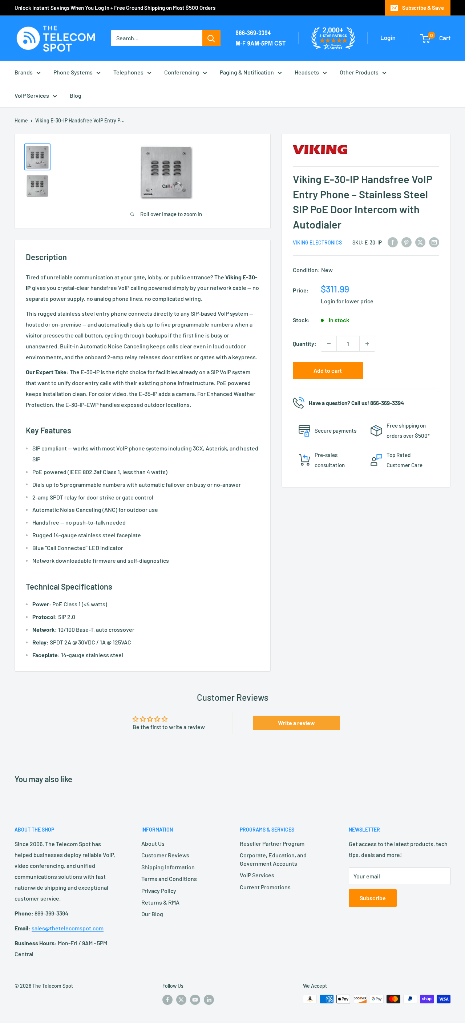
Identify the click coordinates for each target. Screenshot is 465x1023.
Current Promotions (265, 887)
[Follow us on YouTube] (195, 1000)
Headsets (307, 72)
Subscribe (373, 897)
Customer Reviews (165, 855)
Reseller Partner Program (272, 843)
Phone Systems (73, 72)
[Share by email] (434, 242)
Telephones (128, 72)
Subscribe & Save (423, 7)
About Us (153, 843)
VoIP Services (32, 95)
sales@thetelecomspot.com (68, 928)
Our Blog (152, 913)
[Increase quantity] (367, 343)
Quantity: (304, 343)
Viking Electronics (317, 242)
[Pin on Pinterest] (406, 242)
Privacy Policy (158, 890)
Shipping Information (168, 867)
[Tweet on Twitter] (420, 242)
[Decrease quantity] (328, 343)
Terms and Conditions (169, 878)
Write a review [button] (296, 722)
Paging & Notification (247, 72)
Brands (24, 72)
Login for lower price (347, 301)
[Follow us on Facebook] (167, 1000)
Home (21, 120)
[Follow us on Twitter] (181, 1000)
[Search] (211, 38)
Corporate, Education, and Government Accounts (273, 859)
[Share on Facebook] (393, 242)
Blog (75, 95)
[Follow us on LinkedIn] (209, 1000)
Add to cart (328, 370)
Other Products (359, 72)
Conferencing (181, 72)
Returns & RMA (160, 902)
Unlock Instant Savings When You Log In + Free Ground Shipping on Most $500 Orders (115, 7)
